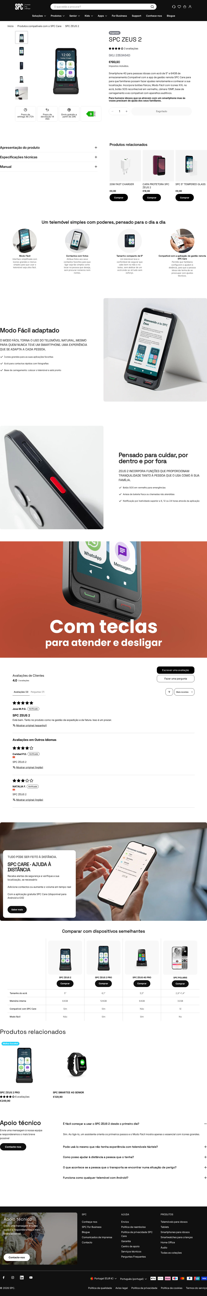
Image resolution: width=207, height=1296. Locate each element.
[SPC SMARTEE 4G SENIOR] (77, 1064)
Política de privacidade (144, 1287)
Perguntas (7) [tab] (37, 692)
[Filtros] (169, 692)
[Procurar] (152, 6)
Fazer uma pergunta (175, 678)
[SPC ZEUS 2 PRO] (24, 1064)
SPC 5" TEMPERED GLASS (190, 184)
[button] (116, 48)
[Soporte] (174, 6)
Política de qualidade (100, 1287)
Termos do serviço (196, 1287)
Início (11, 26)
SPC (12, 1287)
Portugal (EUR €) (104, 1278)
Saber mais (17, 909)
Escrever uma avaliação (175, 670)
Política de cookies (171, 1287)
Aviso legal (121, 1287)
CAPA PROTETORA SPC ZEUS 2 (156, 186)
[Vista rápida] (44, 1047)
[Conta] (190, 6)
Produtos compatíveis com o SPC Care (39, 26)
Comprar (118, 197)
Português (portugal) (132, 1278)
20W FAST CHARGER (122, 184)
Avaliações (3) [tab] (21, 692)
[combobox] (103, 7)
